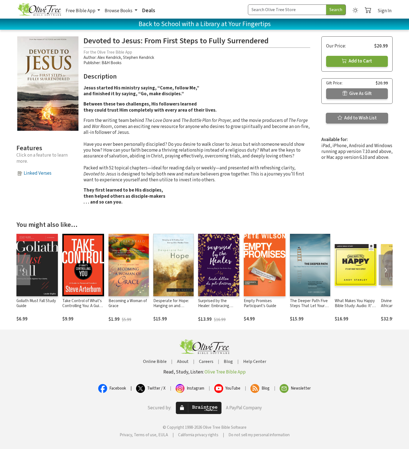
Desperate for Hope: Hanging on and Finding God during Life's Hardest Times (171, 309)
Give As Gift (360, 93)
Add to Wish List (360, 118)
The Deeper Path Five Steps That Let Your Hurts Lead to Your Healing (309, 309)
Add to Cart (360, 61)
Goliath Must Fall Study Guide (36, 303)
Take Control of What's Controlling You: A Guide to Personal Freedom (83, 306)
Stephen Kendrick (138, 58)
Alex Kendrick (109, 58)
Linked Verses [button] (37, 173)
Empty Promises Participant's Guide (260, 303)
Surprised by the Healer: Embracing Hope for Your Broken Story (216, 309)
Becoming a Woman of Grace (128, 303)
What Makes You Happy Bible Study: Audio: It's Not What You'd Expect (355, 306)
